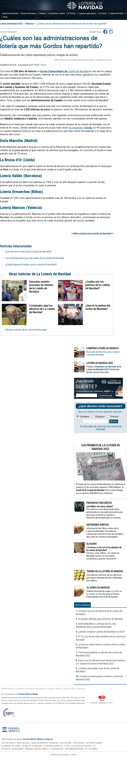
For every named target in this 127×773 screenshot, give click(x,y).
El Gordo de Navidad (98, 587)
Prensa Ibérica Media (28, 694)
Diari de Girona (8, 742)
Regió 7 (45, 748)
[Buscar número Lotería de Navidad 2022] (15, 290)
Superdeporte (57, 748)
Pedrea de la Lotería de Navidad (104, 571)
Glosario (91, 543)
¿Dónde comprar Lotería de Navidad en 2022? (101, 631)
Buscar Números (28, 13)
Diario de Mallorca (39, 742)
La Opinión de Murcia (52, 745)
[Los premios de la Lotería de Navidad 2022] (71, 290)
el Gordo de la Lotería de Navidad (104, 592)
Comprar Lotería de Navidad (102, 348)
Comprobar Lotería (56, 13)
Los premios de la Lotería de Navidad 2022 (100, 447)
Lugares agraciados (87, 13)
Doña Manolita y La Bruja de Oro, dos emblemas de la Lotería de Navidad (96, 625)
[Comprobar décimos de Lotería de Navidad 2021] (98, 397)
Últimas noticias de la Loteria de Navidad (26, 329)
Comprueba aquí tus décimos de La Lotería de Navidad (42, 309)
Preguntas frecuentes (99, 502)
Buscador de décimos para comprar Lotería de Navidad (103, 353)
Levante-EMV (17, 748)
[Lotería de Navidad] (85, 5)
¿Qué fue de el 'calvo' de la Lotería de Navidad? (28, 251)
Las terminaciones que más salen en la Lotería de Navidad (34, 258)
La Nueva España (94, 742)
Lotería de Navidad (10, 13)
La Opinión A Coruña (10, 745)
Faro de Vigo (65, 742)
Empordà (54, 742)
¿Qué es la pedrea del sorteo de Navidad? (97, 307)
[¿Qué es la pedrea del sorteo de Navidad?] (71, 314)
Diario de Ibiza (23, 742)
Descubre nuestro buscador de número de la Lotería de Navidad (41, 286)
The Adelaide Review (74, 748)
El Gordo (103, 13)
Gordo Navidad (8, 31)
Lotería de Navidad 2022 (11, 23)
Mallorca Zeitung (33, 748)
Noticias (30, 23)
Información (78, 742)
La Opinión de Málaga (32, 745)
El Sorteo (72, 13)
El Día (66, 745)
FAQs (5, 17)
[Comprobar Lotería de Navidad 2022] (15, 314)
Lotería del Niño (116, 13)
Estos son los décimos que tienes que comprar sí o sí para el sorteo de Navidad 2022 (100, 662)
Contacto (48, 739)
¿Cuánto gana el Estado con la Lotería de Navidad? (31, 264)
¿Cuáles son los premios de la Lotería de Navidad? (97, 285)
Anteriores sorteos (97, 524)
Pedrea (42, 13)
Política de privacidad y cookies (63, 755)
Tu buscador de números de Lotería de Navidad (100, 428)
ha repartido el (80, 127)
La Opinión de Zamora (81, 745)
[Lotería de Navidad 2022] (79, 367)
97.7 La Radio (91, 748)
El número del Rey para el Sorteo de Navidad (100, 618)
